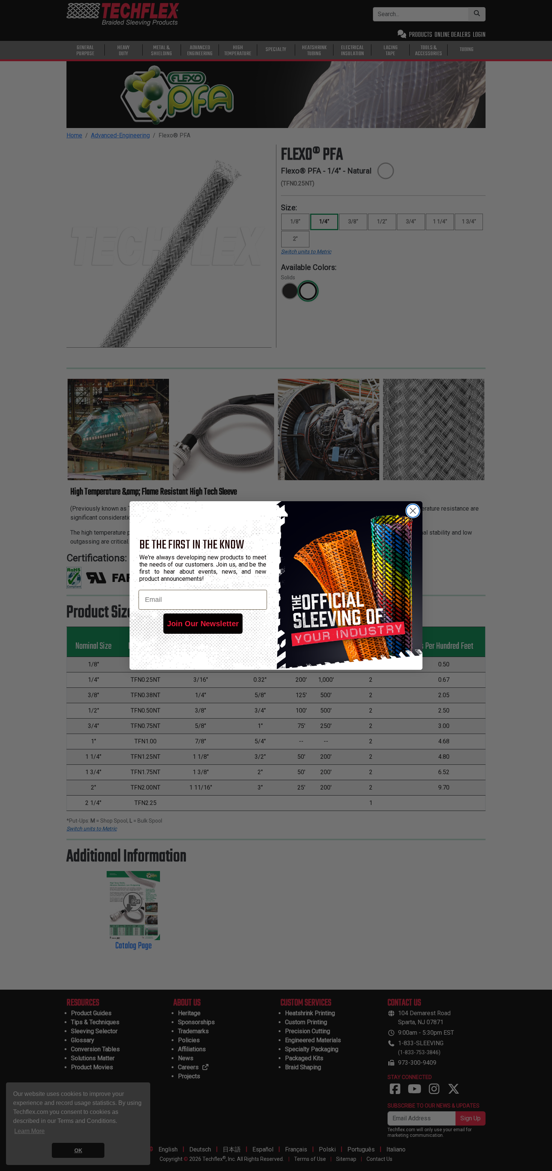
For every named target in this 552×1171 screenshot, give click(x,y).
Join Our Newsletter (203, 623)
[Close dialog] (412, 510)
